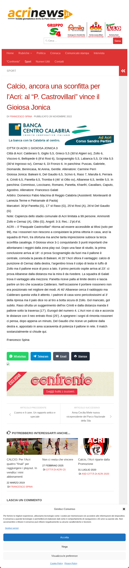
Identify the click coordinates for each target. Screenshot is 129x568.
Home (10, 53)
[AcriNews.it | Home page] (40, 13)
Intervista (99, 53)
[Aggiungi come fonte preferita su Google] (25, 366)
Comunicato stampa (77, 53)
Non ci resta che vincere (57, 459)
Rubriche (23, 53)
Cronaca (55, 53)
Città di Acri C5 (56, 469)
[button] (124, 509)
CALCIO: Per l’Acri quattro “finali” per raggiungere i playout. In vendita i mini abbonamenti (22, 468)
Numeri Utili (43, 61)
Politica (41, 53)
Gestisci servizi (12, 528)
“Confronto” (13, 61)
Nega (65, 546)
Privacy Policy (70, 563)
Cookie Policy (56, 563)
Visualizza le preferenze (64, 555)
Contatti (59, 61)
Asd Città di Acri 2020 (95, 473)
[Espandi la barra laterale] (123, 71)
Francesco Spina (21, 116)
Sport (28, 61)
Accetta (64, 537)
